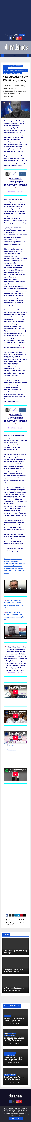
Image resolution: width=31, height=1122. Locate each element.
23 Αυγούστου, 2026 (12, 1082)
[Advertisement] (15, 17)
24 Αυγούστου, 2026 (12, 1062)
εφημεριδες (8, 1016)
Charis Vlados (7, 65)
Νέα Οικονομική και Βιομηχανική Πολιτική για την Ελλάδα (15, 71)
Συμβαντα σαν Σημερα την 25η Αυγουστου (14, 1039)
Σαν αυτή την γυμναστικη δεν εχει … (15, 951)
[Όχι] (29, 1114)
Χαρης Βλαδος (17, 73)
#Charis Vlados (19, 86)
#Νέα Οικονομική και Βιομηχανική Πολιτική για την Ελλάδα (14, 92)
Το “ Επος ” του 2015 (10, 1035)
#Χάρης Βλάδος (9, 96)
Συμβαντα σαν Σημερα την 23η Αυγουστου (14, 1078)
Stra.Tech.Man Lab (18, 65)
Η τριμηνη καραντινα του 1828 (21, 921)
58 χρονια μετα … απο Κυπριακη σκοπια (14, 970)
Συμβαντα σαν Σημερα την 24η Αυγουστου (14, 1058)
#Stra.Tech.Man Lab (9, 88)
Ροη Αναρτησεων (8, 73)
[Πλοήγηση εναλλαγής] (14, 55)
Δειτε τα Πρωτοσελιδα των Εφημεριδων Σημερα (14, 1020)
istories (7, 1033)
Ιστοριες (13, 1033)
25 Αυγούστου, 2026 (12, 1023)
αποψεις (6, 68)
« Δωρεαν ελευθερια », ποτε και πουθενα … (14, 989)
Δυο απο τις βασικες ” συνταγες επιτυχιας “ (10, 922)
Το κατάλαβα (15, 1118)
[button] (25, 55)
